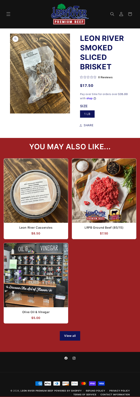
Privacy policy (119, 390)
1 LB (87, 114)
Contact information (115, 394)
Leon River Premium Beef (37, 390)
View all (70, 336)
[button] (8, 14)
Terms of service (84, 394)
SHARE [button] (88, 125)
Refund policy (95, 390)
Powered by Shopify (68, 390)
